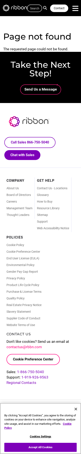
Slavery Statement (18, 311)
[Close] (76, 409)
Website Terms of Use (20, 325)
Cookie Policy (15, 245)
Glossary (43, 195)
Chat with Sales (22, 155)
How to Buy (44, 201)
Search (46, 7)
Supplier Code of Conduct (23, 318)
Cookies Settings (40, 436)
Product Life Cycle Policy (22, 285)
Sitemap (42, 215)
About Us (12, 188)
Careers (11, 201)
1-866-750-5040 (30, 372)
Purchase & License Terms (23, 291)
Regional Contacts (21, 382)
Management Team (19, 208)
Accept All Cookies (40, 447)
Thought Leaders (17, 215)
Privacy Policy (15, 278)
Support (42, 221)
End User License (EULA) (22, 258)
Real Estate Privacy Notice (23, 305)
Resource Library (48, 208)
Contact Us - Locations (52, 188)
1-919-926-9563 (34, 377)
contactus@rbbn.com (24, 347)
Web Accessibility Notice (53, 228)
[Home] (17, 8)
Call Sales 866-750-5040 (30, 142)
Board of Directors (18, 195)
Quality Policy (15, 298)
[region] (40, 428)
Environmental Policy (20, 265)
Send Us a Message (40, 89)
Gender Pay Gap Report (22, 271)
